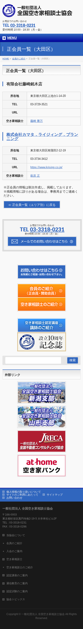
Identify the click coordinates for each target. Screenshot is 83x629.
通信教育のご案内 (17, 583)
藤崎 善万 (36, 121)
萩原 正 (35, 175)
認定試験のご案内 (17, 591)
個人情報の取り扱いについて (23, 491)
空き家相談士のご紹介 (19, 567)
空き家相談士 (14, 559)
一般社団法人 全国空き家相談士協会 (43, 614)
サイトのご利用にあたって (22, 494)
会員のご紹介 (14, 543)
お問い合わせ (14, 497)
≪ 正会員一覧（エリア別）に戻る (32, 205)
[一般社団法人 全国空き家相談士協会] (37, 12)
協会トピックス (15, 599)
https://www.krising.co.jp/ (46, 167)
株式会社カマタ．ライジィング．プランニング (42, 136)
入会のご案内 (14, 551)
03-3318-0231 (22, 25)
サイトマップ (55, 494)
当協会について (15, 535)
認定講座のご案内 (17, 575)
